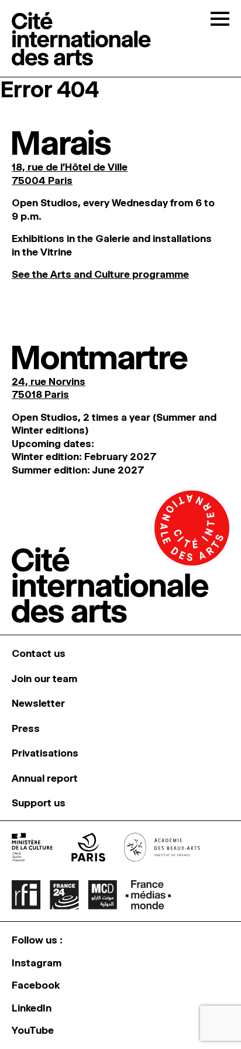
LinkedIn (31, 1008)
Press (26, 728)
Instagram (36, 963)
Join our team (44, 678)
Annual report (45, 778)
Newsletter (38, 703)
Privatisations (45, 753)
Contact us (39, 653)
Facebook (36, 985)
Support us (39, 803)
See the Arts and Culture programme (100, 274)
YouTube (33, 1030)
